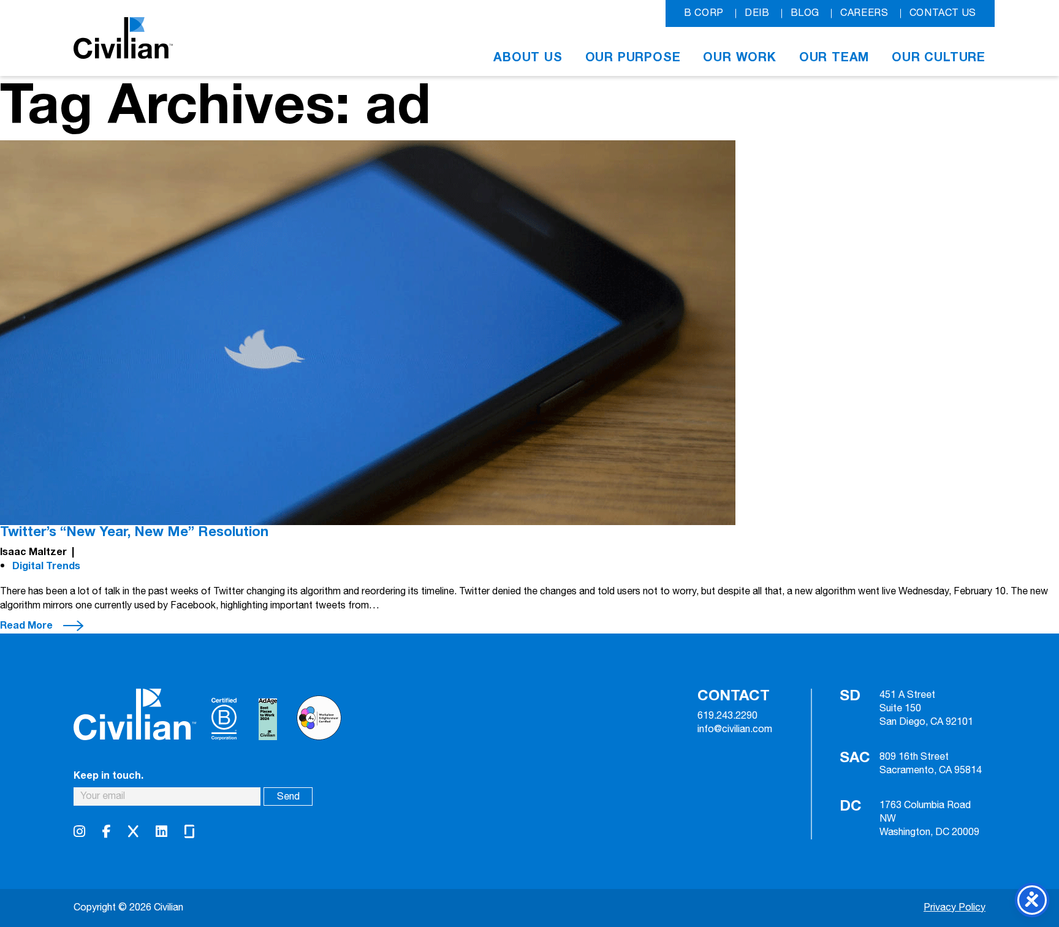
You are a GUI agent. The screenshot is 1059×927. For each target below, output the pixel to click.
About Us (527, 57)
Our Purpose (633, 57)
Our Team (834, 57)
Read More (26, 625)
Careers (864, 13)
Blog (805, 13)
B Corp (704, 13)
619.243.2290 (727, 716)
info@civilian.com (734, 729)
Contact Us (942, 13)
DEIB (757, 13)
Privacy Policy (954, 907)
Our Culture (938, 57)
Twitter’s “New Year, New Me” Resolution (134, 532)
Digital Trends (46, 566)
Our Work (739, 57)
